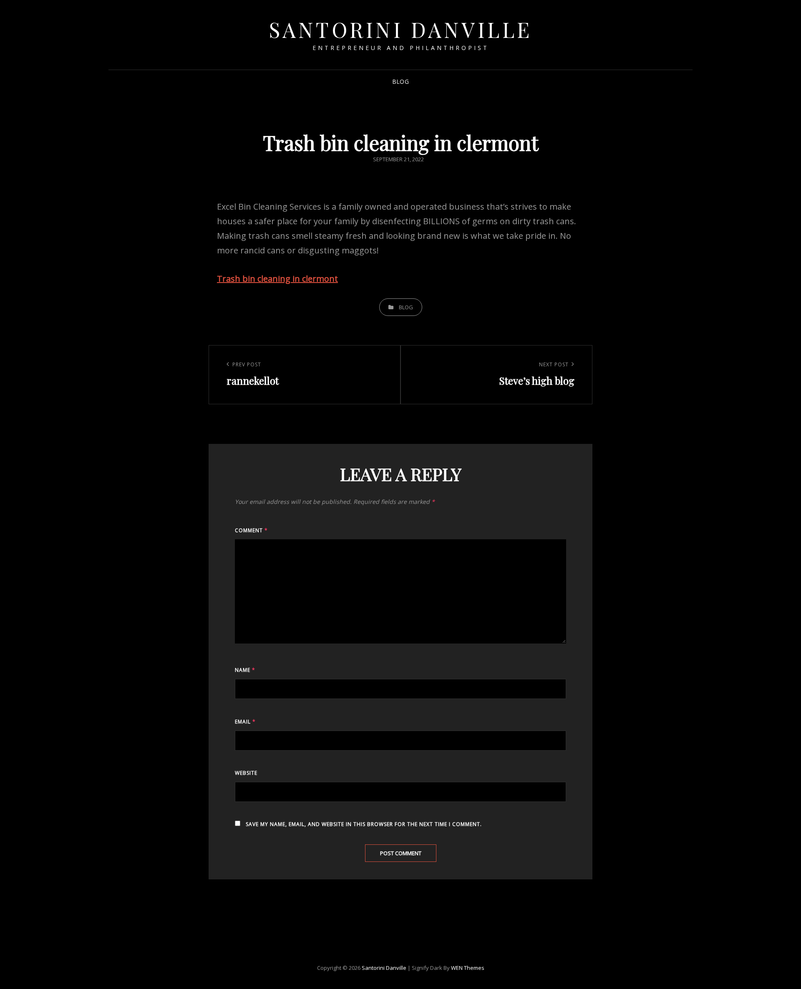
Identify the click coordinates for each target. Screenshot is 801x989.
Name (245, 670)
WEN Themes (467, 967)
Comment (251, 530)
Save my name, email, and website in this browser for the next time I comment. (364, 824)
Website (246, 772)
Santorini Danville (400, 29)
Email (245, 721)
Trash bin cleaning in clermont (277, 278)
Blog (400, 81)
